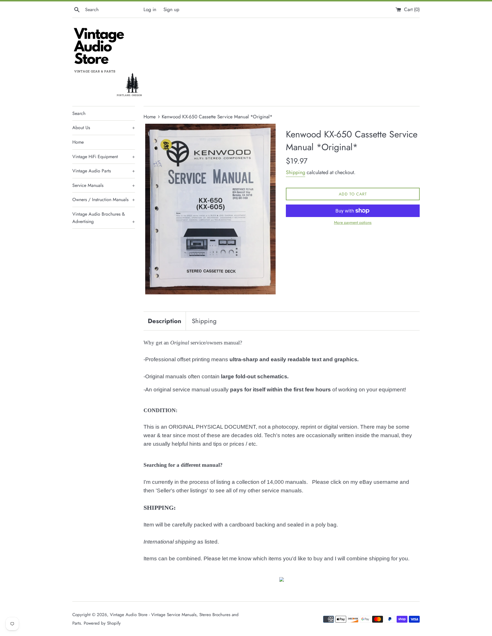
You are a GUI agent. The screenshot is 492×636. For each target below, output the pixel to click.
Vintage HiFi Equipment (103, 156)
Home (78, 142)
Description (164, 320)
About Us (103, 127)
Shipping (295, 172)
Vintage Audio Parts (103, 171)
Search (78, 113)
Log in (150, 9)
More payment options (353, 222)
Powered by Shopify (102, 623)
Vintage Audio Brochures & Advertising (103, 218)
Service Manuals (103, 185)
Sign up (171, 9)
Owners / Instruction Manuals (103, 199)
